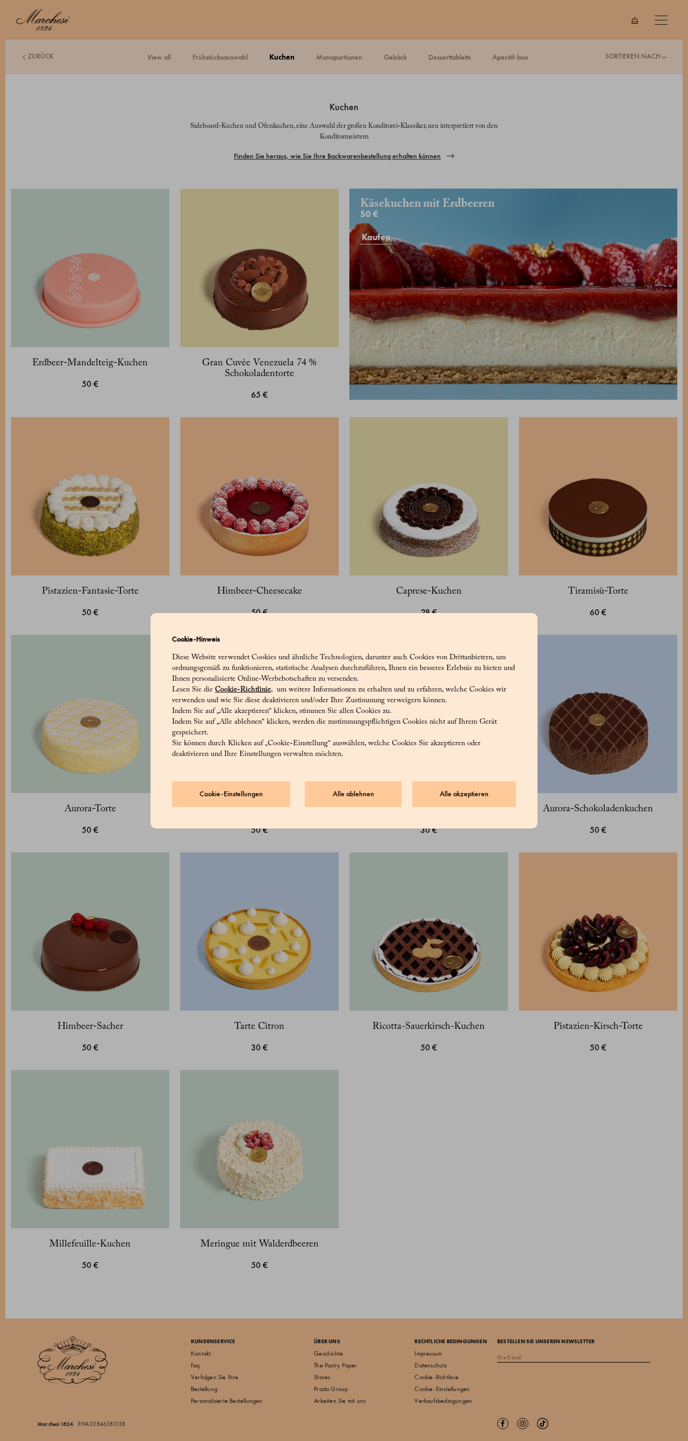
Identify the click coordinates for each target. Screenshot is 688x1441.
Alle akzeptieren (464, 793)
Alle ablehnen (353, 793)
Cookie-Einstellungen (231, 793)
